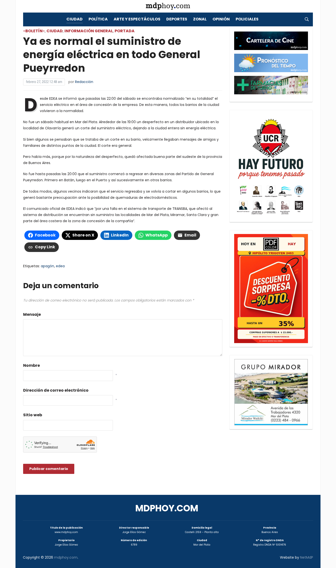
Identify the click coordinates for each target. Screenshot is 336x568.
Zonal (200, 19)
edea (60, 266)
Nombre (31, 365)
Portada (125, 31)
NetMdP (306, 557)
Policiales (247, 19)
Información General (88, 31)
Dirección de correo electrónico (56, 390)
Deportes (176, 19)
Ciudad (74, 19)
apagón (47, 266)
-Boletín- (34, 31)
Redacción (84, 81)
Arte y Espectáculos (137, 19)
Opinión (221, 19)
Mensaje (32, 314)
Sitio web (32, 415)
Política (98, 19)
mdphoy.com (166, 508)
